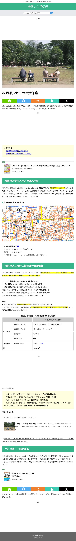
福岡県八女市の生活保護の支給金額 (18, 154)
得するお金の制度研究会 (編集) (41, 168)
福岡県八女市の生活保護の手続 (17, 151)
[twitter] (66, 102)
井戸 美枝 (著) (23, 476)
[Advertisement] (38, 28)
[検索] (51, 13)
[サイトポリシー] (52, 102)
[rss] (38, 102)
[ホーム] (9, 102)
